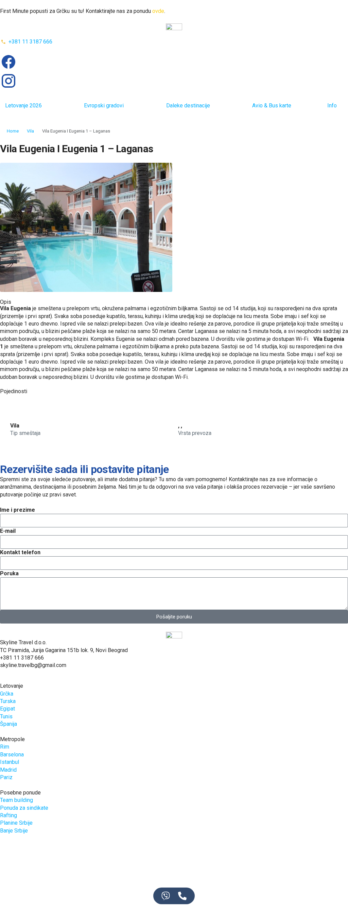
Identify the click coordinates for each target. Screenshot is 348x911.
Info (332, 105)
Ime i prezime (17, 510)
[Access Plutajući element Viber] (165, 896)
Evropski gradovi (104, 105)
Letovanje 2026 (23, 105)
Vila (30, 131)
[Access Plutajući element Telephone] (182, 896)
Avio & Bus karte (271, 105)
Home (13, 131)
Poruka (9, 573)
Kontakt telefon (20, 552)
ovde (158, 11)
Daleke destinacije (188, 105)
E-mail (8, 531)
